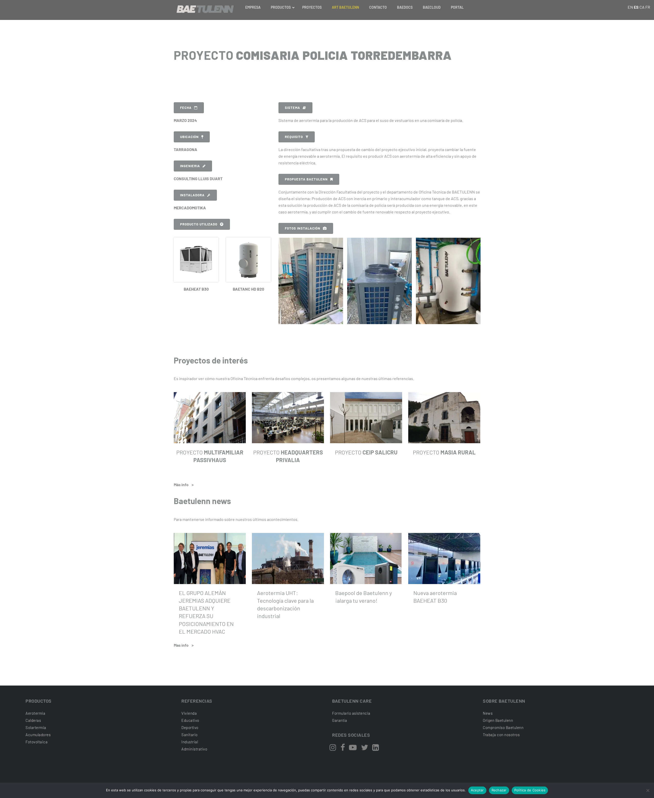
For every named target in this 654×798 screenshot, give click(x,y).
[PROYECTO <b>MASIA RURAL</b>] (444, 417)
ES (636, 7)
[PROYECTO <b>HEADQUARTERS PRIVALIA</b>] (288, 417)
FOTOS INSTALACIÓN (302, 228)
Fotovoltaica (37, 741)
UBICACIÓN (189, 137)
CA (642, 7)
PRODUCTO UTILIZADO (198, 224)
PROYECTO (366, 452)
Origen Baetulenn (498, 720)
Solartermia (36, 727)
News (488, 713)
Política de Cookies (530, 790)
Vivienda (189, 713)
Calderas (33, 720)
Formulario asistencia (351, 713)
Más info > (184, 484)
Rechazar (499, 790)
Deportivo (189, 727)
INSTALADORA (192, 195)
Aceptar (477, 790)
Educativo (190, 720)
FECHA (186, 108)
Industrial (189, 741)
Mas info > (184, 645)
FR (647, 7)
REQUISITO (294, 137)
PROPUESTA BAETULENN (306, 179)
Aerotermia (35, 713)
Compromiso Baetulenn (503, 727)
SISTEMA (292, 108)
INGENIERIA (190, 166)
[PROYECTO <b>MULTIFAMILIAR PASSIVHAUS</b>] (210, 417)
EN (630, 7)
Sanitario (189, 734)
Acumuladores (38, 734)
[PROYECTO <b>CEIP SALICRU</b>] (366, 417)
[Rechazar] (647, 790)
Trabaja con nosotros (501, 734)
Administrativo (194, 749)
